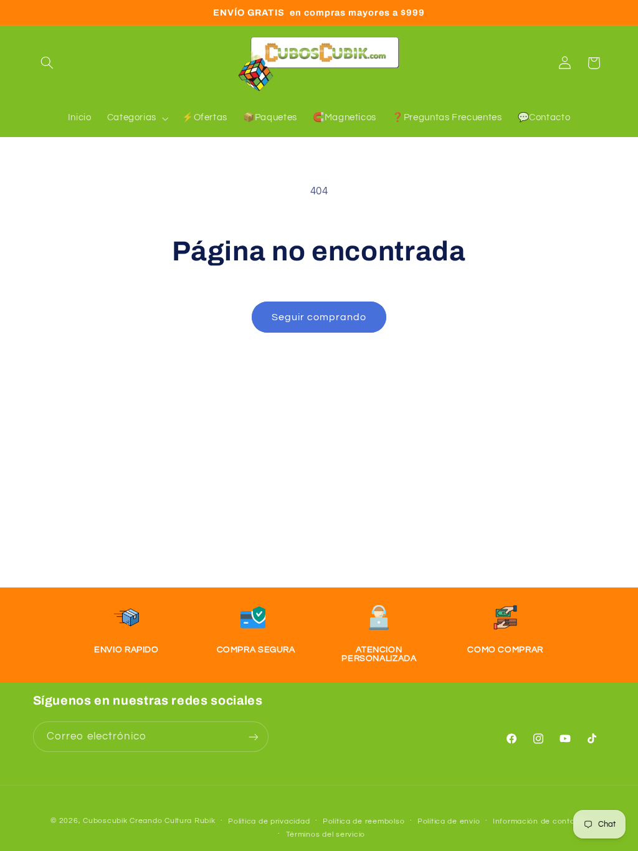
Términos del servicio (325, 834)
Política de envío (448, 821)
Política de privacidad (269, 821)
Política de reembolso (363, 821)
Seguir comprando (319, 317)
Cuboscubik (105, 820)
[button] (47, 63)
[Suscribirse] (253, 736)
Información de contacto (540, 821)
